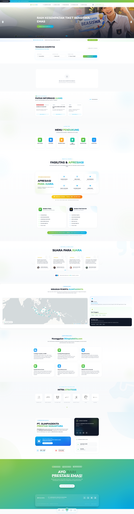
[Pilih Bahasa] (93, 5)
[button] (131, 22)
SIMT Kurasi (98, 4)
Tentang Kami (75, 4)
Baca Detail (42, 114)
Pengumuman (66, 4)
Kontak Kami (84, 4)
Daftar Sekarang (66, 485)
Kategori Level (55, 54)
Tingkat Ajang (70, 54)
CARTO (86, 323)
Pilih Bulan (39, 54)
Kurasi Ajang (57, 4)
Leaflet (74, 323)
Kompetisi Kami (47, 4)
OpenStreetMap (78, 323)
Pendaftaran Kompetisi (44, 24)
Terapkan (89, 56)
